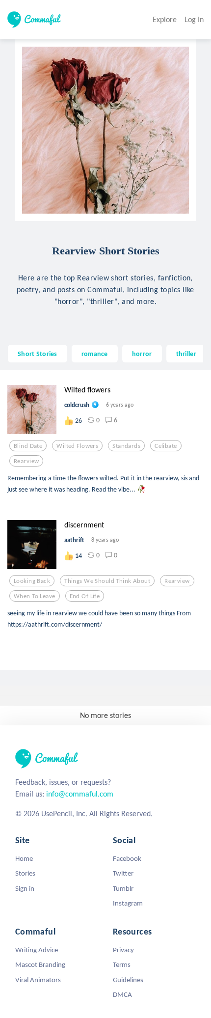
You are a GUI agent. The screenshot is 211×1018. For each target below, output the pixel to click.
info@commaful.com (79, 793)
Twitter (123, 873)
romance (94, 353)
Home (24, 858)
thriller (186, 353)
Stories (25, 873)
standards (126, 445)
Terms (122, 964)
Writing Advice (36, 949)
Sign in (24, 888)
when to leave (34, 596)
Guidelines (128, 979)
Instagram (128, 903)
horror (142, 353)
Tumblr (123, 888)
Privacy (123, 949)
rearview (26, 461)
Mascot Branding (40, 964)
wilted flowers (77, 445)
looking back (32, 581)
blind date (28, 445)
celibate (166, 445)
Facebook (127, 858)
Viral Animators (38, 979)
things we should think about (107, 581)
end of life (85, 596)
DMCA (122, 994)
